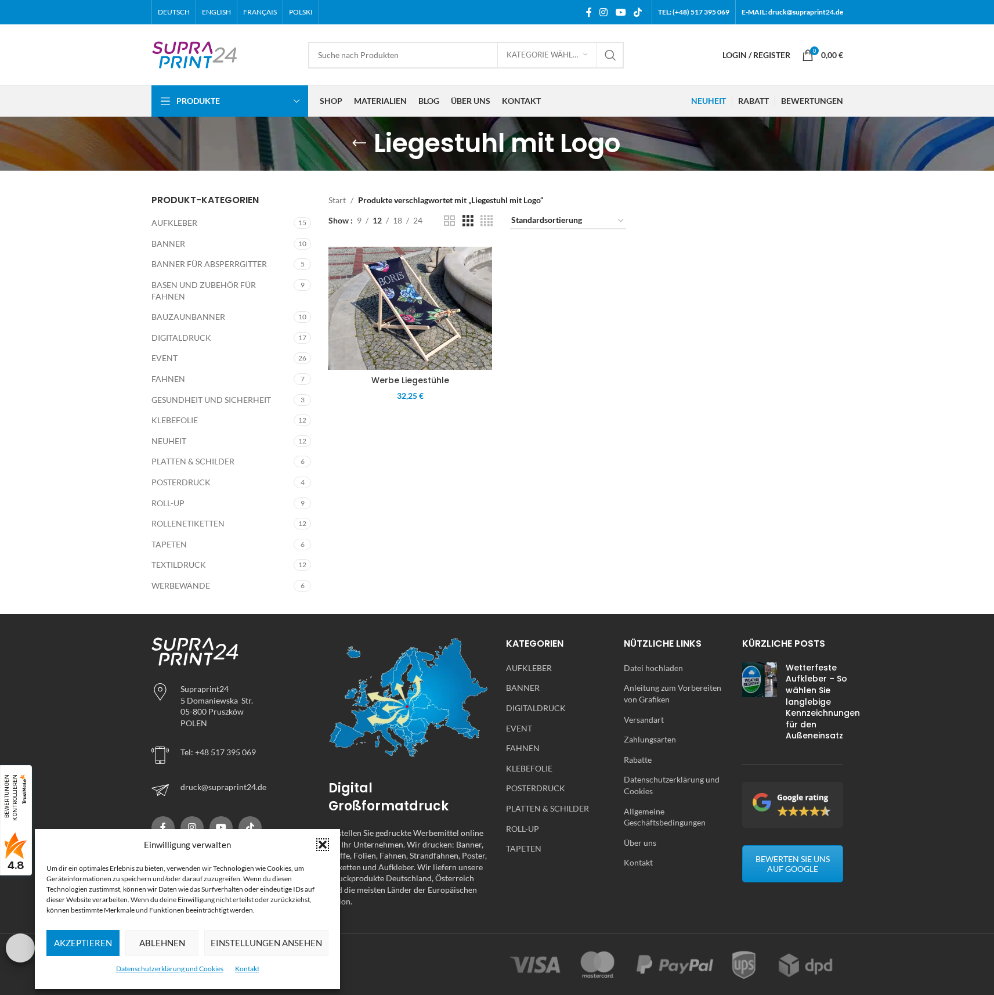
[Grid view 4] (486, 221)
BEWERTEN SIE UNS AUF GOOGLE (793, 864)
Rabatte (638, 760)
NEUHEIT (168, 441)
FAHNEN (168, 379)
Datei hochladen (653, 668)
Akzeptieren (83, 943)
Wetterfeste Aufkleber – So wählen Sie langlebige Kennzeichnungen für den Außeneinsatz (823, 702)
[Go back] (359, 143)
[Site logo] (194, 54)
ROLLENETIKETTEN (188, 523)
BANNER (168, 243)
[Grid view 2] (449, 221)
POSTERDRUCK (181, 482)
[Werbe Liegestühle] (410, 308)
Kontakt (247, 968)
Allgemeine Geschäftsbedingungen (665, 817)
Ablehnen (162, 943)
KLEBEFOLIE (174, 420)
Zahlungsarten (650, 739)
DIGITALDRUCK (181, 338)
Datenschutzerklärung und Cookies (169, 968)
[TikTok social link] (637, 12)
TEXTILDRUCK (178, 564)
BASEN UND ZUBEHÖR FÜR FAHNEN (203, 290)
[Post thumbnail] (759, 704)
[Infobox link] (231, 790)
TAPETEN (169, 544)
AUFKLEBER (174, 223)
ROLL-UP (168, 503)
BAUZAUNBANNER (188, 317)
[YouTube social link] (621, 12)
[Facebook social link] (589, 12)
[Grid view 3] (467, 221)
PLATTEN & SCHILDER (192, 461)
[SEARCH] (610, 55)
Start (337, 200)
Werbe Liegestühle (410, 380)
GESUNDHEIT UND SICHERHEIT (211, 400)
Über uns (640, 843)
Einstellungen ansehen (266, 943)
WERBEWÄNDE (180, 585)
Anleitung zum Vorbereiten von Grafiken (672, 693)
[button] (322, 844)
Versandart (644, 719)
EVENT (164, 358)
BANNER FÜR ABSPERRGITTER (209, 264)
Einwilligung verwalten (20, 947)
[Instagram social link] (604, 12)
